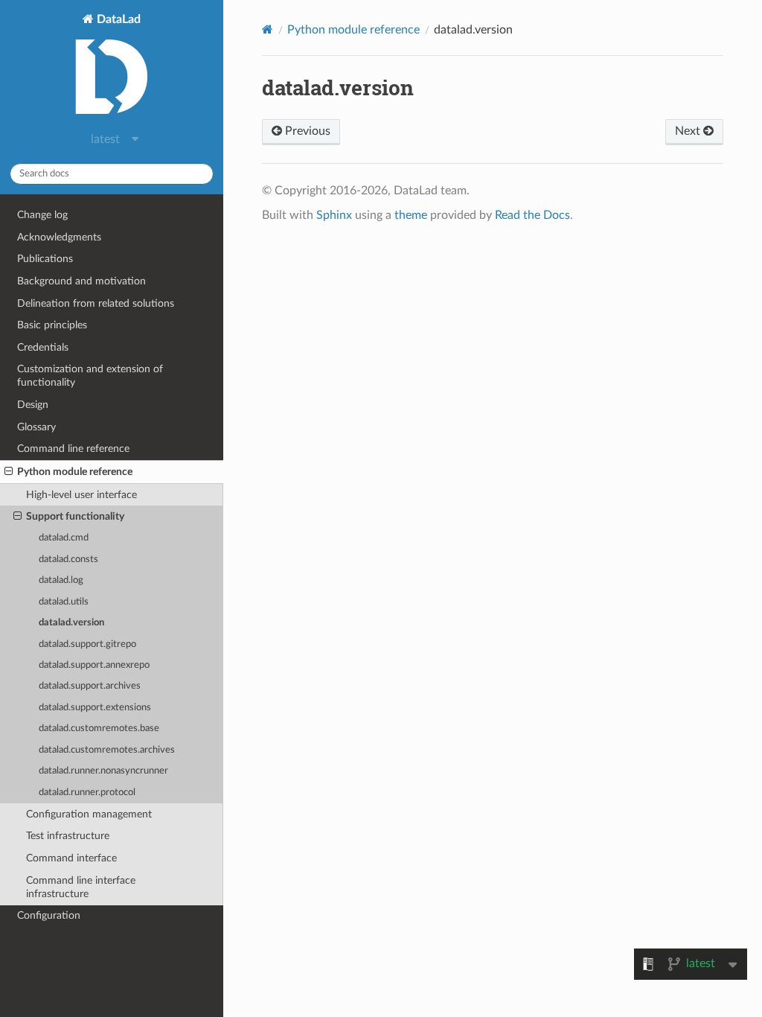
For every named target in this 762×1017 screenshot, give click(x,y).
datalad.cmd (64, 538)
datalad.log (61, 580)
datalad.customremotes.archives (107, 750)
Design (32, 404)
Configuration (48, 915)
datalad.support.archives (90, 686)
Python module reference (74, 471)
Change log (42, 214)
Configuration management (89, 814)
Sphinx (334, 215)
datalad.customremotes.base (99, 728)
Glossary (36, 427)
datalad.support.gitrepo (87, 644)
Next (689, 131)
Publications (45, 258)
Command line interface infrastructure (80, 887)
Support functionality (75, 516)
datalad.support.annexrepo (94, 665)
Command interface (71, 858)
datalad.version (71, 623)
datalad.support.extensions (95, 707)
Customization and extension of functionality (90, 375)
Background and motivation (81, 281)
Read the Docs (532, 215)
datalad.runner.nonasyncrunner (103, 771)
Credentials (42, 347)
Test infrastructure (67, 835)
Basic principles (52, 325)
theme (410, 215)
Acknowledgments (59, 237)
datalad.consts (68, 559)
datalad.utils (64, 602)
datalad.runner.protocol (87, 792)
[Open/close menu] (8, 472)
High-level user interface (81, 494)
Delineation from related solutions (95, 303)
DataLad (117, 19)
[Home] (267, 29)
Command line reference (73, 448)
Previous (306, 131)
